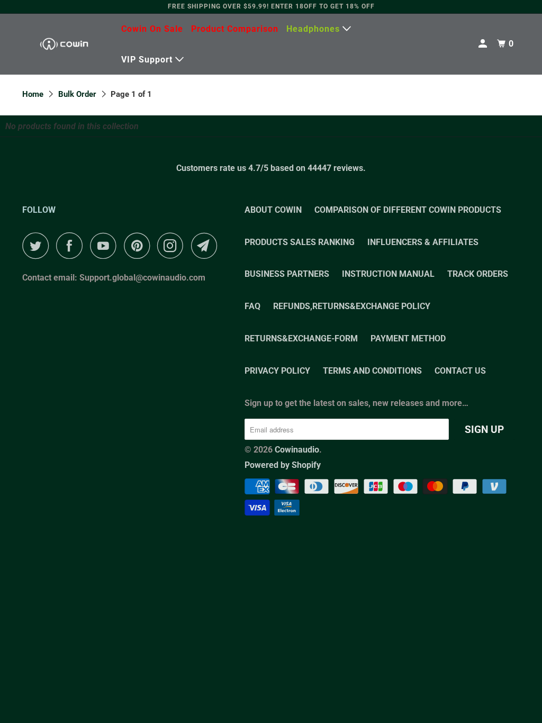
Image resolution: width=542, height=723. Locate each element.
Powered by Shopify (283, 465)
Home (32, 94)
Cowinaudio (297, 450)
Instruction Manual (388, 274)
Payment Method (408, 338)
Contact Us (460, 371)
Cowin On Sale (152, 29)
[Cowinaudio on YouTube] (106, 245)
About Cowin (273, 210)
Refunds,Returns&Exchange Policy (351, 306)
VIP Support (148, 60)
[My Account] (483, 44)
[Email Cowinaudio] (207, 245)
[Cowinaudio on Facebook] (72, 245)
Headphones (314, 29)
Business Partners (287, 274)
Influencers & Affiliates (422, 242)
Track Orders (477, 274)
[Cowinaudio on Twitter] (38, 245)
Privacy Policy (277, 371)
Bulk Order (77, 94)
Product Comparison (234, 29)
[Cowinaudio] (64, 44)
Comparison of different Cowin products (407, 210)
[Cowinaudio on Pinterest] (139, 245)
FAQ (252, 306)
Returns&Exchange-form (301, 338)
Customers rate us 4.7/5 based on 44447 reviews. (271, 168)
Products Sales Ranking (300, 242)
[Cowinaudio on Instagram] (173, 245)
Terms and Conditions (372, 371)
